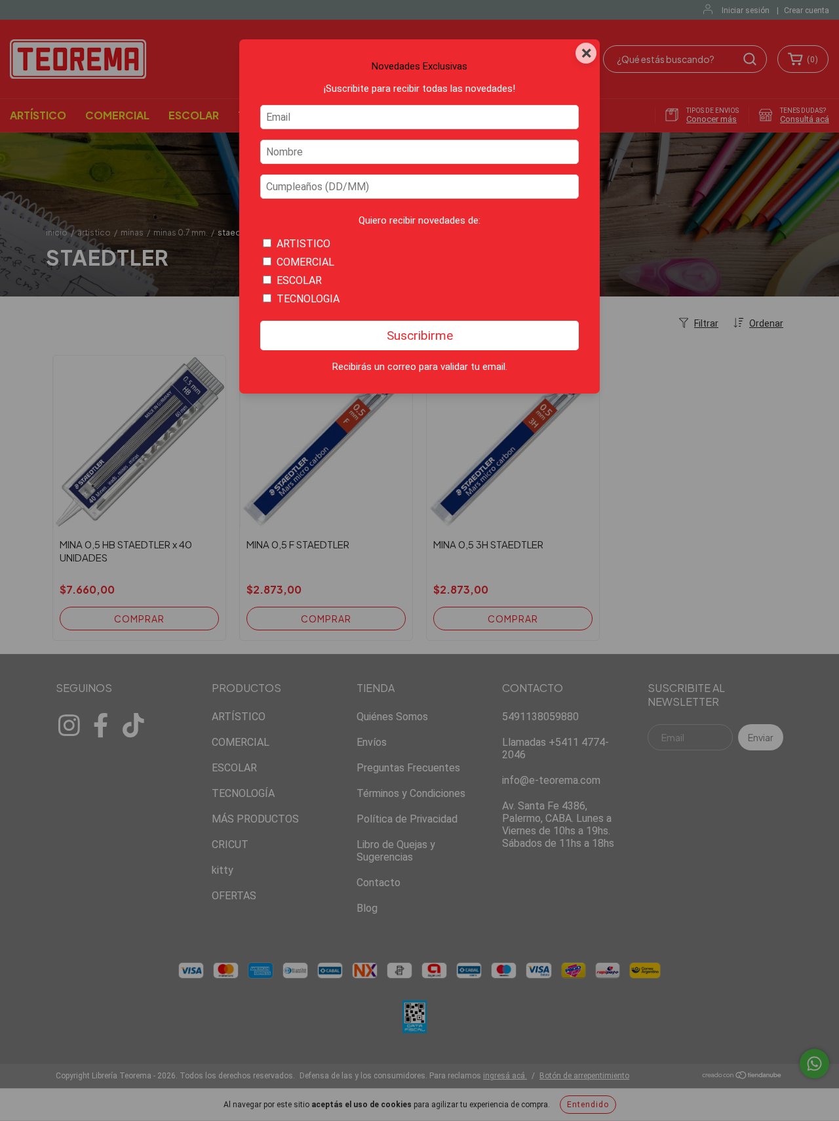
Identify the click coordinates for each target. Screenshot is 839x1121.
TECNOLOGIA (308, 299)
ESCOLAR (299, 280)
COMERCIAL (305, 262)
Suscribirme (420, 335)
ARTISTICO (303, 243)
